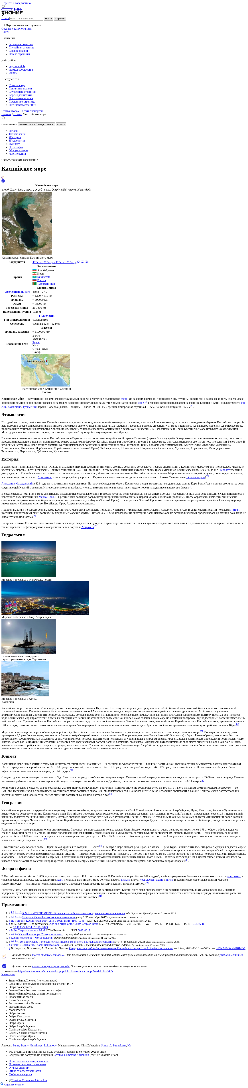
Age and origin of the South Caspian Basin (73, 923)
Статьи (17, 114)
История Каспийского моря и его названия (49, 917)
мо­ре (141, 402)
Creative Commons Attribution (71, 1054)
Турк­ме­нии (30, 406)
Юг (129, 1045)
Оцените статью (14, 1084)
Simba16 (106, 1045)
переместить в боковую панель (36, 124)
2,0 (12, 916)
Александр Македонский (17, 483)
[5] (201, 731)
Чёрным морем (195, 477)
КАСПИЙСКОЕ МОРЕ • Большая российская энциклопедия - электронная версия (73, 913)
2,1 (16, 916)
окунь (159, 879)
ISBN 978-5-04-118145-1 (230, 948)
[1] (145, 401)
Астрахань (87, 527)
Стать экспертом (32, 111)
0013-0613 (84, 930)
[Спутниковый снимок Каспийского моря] (27, 254)
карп (60, 879)
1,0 (12, 912)
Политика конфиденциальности (28, 1061)
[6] (71, 770)
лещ (142, 879)
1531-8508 (197, 923)
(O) (82, 261)
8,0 (12, 940)
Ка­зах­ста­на (14, 406)
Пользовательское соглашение (27, 1064)
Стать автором (10, 111)
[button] (3, 25)
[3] (95, 526)
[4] (237, 724)
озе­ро (124, 398)
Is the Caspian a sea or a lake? (28, 930)
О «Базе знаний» (19, 1067)
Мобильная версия (20, 1074)
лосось (150, 879)
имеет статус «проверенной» (51, 966)
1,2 (20, 912)
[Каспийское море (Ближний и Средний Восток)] (45, 385)
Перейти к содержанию (16, 3)
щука (169, 879)
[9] (100, 846)
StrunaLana (119, 1045)
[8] (45, 839)
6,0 (12, 933)
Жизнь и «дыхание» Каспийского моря (35, 944)
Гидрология (46, 315)
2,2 (20, 916)
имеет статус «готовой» (48, 954)
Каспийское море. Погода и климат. (41, 934)
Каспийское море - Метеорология (31, 937)
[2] (207, 476)
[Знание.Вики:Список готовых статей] (4, 957)
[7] (110, 794)
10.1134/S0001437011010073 (30, 927)
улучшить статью (231, 954)
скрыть (61, 124)
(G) (78, 261)
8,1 (16, 940)
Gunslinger (36, 1045)
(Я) (86, 261)
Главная (6, 114)
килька (125, 879)
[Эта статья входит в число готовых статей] (2, 177)
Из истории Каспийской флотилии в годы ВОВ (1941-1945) (48, 920)
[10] (147, 882)
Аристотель (45, 477)
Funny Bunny (21, 1045)
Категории (8, 974)
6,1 (16, 933)
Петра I (234, 509)
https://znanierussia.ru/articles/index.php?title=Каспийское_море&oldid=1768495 (65, 971)
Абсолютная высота (17, 291)
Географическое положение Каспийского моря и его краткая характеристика (66, 941)
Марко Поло (46, 496)
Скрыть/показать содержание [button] (19, 159)
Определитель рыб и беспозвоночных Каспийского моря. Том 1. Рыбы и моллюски (121, 948)
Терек (36, 342)
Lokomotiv (50, 1045)
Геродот (225, 469)
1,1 (16, 912)
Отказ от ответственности (25, 1070)
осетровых (234, 876)
